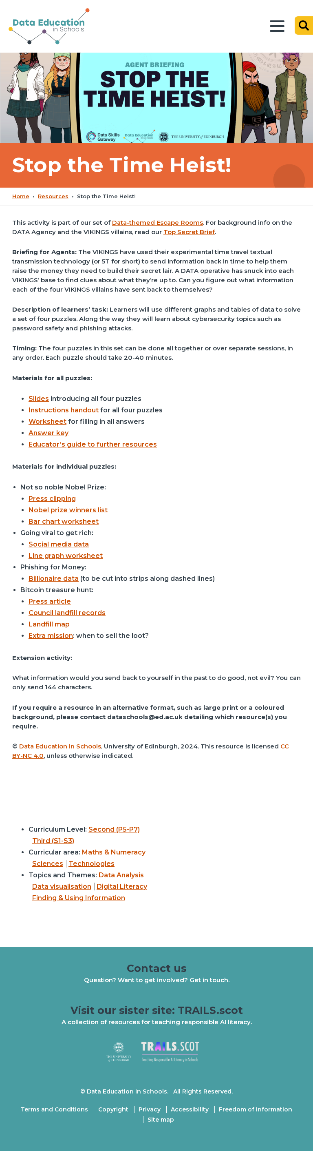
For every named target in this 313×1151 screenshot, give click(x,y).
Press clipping (52, 498)
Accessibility (190, 1109)
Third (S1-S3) (53, 841)
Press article (50, 601)
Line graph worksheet (66, 556)
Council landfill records (67, 613)
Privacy (150, 1109)
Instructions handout (64, 410)
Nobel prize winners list (68, 510)
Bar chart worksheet (64, 521)
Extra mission (51, 636)
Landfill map (49, 624)
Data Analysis (121, 875)
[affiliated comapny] (123, 1055)
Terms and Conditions (54, 1109)
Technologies (91, 864)
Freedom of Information (255, 1109)
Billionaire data (54, 578)
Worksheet (47, 421)
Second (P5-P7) (114, 829)
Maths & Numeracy (113, 852)
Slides (39, 399)
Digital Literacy (122, 886)
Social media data (59, 544)
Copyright (113, 1109)
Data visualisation (61, 886)
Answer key (48, 433)
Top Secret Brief (189, 232)
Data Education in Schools (60, 746)
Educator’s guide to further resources (93, 444)
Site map (161, 1119)
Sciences (47, 864)
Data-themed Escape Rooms (157, 222)
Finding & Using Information (78, 898)
